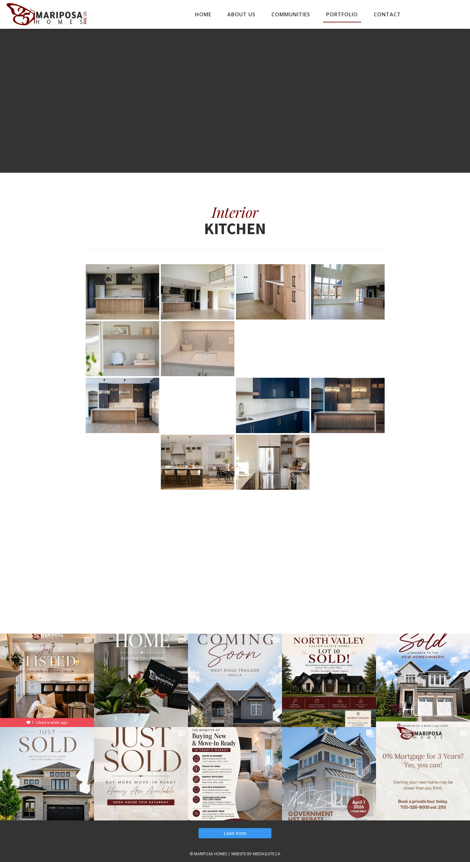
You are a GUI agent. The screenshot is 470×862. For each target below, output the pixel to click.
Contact (387, 14)
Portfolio (342, 14)
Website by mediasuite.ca (255, 854)
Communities (290, 14)
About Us (241, 14)
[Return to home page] (46, 14)
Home (203, 14)
